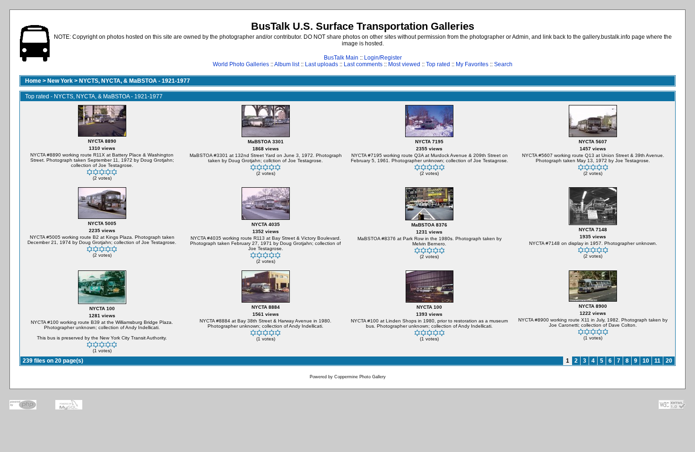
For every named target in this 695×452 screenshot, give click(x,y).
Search (503, 64)
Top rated (438, 64)
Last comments (363, 64)
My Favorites (472, 64)
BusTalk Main (341, 57)
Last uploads (321, 64)
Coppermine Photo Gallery (360, 376)
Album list (286, 64)
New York (60, 81)
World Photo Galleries (241, 64)
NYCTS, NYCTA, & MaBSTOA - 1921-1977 (134, 81)
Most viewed (404, 64)
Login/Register (383, 57)
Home (33, 81)
